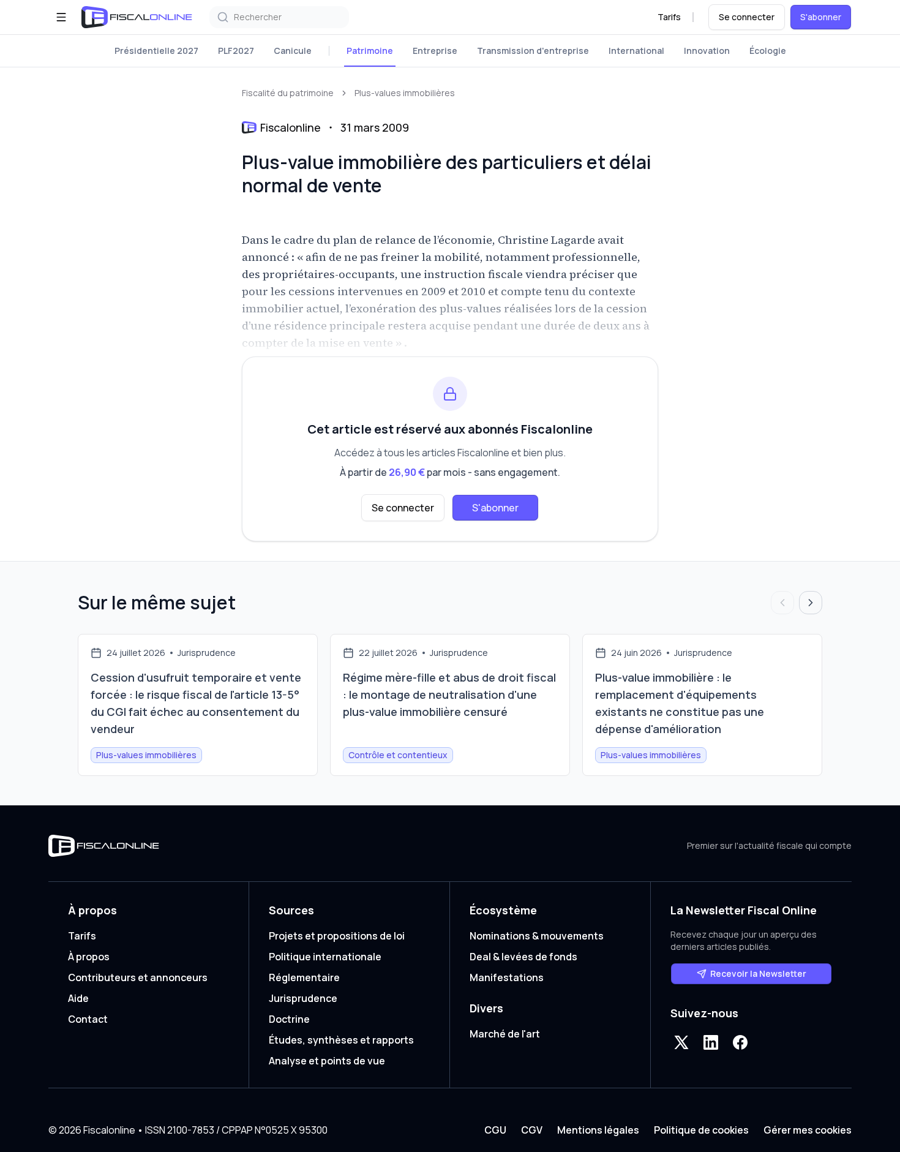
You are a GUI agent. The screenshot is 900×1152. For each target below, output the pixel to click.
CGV (531, 1130)
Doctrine (289, 1019)
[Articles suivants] (810, 602)
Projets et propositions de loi (337, 936)
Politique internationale (325, 956)
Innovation (707, 50)
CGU (495, 1130)
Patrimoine (370, 50)
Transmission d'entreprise (533, 50)
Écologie (767, 50)
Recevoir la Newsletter (758, 973)
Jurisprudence (303, 998)
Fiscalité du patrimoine (288, 93)
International (636, 50)
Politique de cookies (701, 1130)
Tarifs (669, 17)
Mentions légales (598, 1130)
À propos (89, 956)
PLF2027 (236, 50)
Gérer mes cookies (807, 1130)
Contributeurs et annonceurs (138, 977)
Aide (78, 998)
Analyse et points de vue (327, 1060)
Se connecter (746, 17)
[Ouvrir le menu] (61, 17)
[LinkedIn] (711, 1042)
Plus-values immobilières (404, 93)
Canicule (293, 50)
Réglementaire (304, 977)
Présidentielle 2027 (156, 50)
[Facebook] (740, 1042)
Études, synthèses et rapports (341, 1040)
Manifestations (507, 977)
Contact (88, 1019)
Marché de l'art (505, 1034)
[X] (681, 1042)
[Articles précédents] (782, 602)
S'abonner (820, 17)
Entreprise (435, 50)
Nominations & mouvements (537, 936)
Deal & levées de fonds (523, 956)
